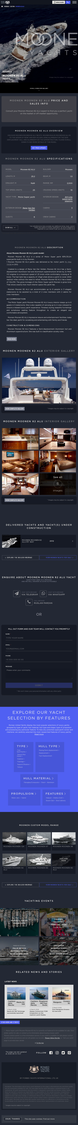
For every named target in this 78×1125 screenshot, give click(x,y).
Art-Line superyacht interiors (67, 199)
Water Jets (15, 798)
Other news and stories (10, 1022)
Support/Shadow (23, 764)
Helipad (48, 798)
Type (21, 746)
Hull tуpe (48, 746)
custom (12, 6)
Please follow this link (52, 1038)
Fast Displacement (45, 756)
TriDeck (20, 767)
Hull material (37, 778)
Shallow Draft (58, 798)
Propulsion (22, 794)
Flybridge (20, 761)
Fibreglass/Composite (31, 782)
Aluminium (50, 782)
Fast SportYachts (21, 751)
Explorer (20, 759)
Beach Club (50, 800)
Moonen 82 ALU (20, 6)
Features (54, 794)
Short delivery (61, 800)
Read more (39, 734)
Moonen (6, 6)
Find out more (49, 1119)
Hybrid (23, 798)
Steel (43, 782)
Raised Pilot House (21, 755)
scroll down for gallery (39, 88)
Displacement (43, 753)
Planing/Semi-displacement (48, 750)
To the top (40, 1043)
